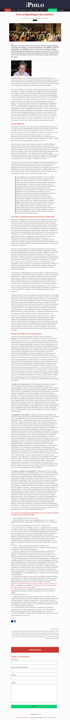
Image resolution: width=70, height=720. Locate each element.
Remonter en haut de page (50, 717)
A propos (25, 717)
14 (11, 613)
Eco (46, 10)
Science (41, 10)
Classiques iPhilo (52, 10)
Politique (31, 10)
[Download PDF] (12, 44)
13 (11, 607)
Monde (36, 10)
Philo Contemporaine (22, 10)
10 (11, 589)
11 (11, 594)
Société (13, 10)
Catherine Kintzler (35, 18)
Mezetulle (32, 85)
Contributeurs (61, 10)
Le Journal (7, 10)
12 (11, 596)
